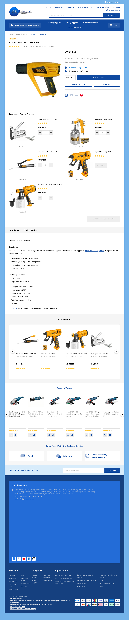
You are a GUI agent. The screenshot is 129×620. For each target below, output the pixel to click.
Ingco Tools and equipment (94, 251)
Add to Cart (98, 78)
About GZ (48, 7)
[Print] (76, 95)
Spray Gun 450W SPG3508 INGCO (50, 184)
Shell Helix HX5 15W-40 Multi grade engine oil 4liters (54, 414)
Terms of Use (94, 7)
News (102, 7)
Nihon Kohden (81, 583)
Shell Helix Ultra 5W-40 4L (111, 412)
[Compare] (15, 435)
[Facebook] (14, 559)
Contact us (13, 308)
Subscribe (112, 470)
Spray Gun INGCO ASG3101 (104, 119)
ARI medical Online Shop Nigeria (87, 580)
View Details (23, 147)
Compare (106, 84)
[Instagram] (34, 559)
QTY (67, 77)
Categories (37, 570)
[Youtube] (24, 559)
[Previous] (13, 351)
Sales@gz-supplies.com (26, 499)
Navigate (13, 570)
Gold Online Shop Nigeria (107, 583)
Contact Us (59, 7)
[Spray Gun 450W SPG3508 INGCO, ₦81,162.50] (77, 340)
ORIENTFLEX (81, 586)
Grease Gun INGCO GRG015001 (49, 152)
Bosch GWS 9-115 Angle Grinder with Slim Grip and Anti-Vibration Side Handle (17, 414)
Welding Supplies (54, 23)
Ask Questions (49, 46)
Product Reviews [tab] (31, 230)
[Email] (71, 95)
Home (11, 34)
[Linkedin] (29, 559)
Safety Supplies (72, 23)
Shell (48, 419)
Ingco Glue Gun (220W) (103, 152)
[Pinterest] (81, 95)
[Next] (116, 351)
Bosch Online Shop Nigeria (63, 575)
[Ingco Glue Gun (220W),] (52, 340)
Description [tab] (14, 230)
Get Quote (24, 586)
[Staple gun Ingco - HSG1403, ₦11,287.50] (102, 340)
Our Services (70, 7)
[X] (19, 559)
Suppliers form (25, 583)
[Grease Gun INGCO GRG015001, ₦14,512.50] (27, 340)
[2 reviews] (14, 46)
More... (102, 586)
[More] (52, 7)
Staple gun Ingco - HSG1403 (48, 119)
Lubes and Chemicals (91, 23)
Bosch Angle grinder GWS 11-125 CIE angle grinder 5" (36, 414)
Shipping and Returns (112, 7)
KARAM (102, 580)
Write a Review (35, 46)
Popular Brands (62, 570)
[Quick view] (34, 373)
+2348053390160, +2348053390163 (30, 496)
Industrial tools (73, 27)
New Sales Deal (83, 7)
